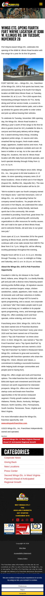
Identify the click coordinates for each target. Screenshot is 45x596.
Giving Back (10, 462)
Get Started (22, 513)
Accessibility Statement (22, 553)
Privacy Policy (22, 558)
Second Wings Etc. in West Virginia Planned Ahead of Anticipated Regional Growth (21, 441)
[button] (41, 4)
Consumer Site (23, 516)
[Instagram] (27, 520)
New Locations (11, 466)
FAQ (22, 508)
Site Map (22, 548)
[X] (17, 519)
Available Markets (23, 510)
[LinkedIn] (31, 519)
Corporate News (12, 457)
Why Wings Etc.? (22, 505)
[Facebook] (13, 520)
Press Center (11, 471)
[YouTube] (22, 520)
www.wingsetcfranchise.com (14, 423)
